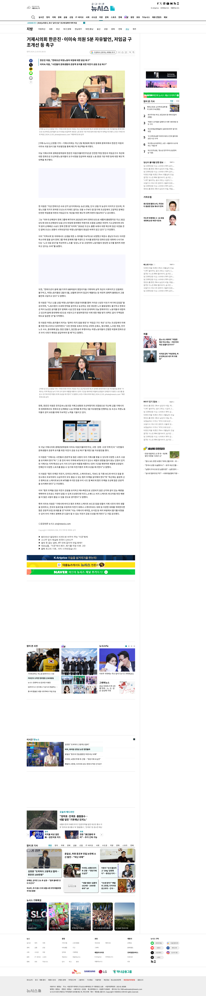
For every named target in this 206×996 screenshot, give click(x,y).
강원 (106, 29)
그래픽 (97, 947)
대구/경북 (67, 29)
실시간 (41, 17)
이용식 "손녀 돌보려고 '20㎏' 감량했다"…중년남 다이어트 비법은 (108, 871)
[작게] (130, 52)
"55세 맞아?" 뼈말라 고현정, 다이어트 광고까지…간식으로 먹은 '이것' (108, 886)
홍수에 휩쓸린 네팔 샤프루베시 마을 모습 (42, 691)
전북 (120, 29)
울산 (98, 29)
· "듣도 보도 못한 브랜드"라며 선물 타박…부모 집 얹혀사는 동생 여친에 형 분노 (161, 461)
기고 (74, 947)
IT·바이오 (79, 17)
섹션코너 (64, 957)
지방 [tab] (171, 101)
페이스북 (174, 948)
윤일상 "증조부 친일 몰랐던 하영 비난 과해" (81, 754)
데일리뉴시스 (76, 957)
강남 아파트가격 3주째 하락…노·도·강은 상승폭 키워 (107, 688)
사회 (87, 17)
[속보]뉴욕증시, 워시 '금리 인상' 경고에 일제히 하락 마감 (52, 23)
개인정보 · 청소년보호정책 (112, 980)
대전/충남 (89, 29)
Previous (28, 834)
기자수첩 (148, 197)
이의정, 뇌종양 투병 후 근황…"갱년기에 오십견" (83, 759)
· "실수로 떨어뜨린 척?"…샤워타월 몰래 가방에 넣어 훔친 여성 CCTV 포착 (161, 473)
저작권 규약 (72, 980)
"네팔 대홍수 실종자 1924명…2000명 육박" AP (89, 886)
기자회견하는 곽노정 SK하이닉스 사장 (41, 674)
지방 (101, 17)
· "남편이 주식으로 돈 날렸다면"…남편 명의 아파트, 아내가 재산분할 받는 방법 (161, 469)
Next (101, 834)
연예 (120, 17)
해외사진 (108, 943)
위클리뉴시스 (175, 8)
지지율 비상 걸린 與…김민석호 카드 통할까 (53, 837)
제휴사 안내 (52, 980)
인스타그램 (174, 952)
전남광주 (78, 29)
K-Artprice (155, 8)
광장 (132, 17)
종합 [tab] (177, 101)
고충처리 (81, 980)
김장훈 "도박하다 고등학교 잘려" (77, 744)
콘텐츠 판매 (62, 980)
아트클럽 (64, 947)
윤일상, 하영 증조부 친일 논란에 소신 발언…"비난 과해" (80, 855)
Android (130, 957)
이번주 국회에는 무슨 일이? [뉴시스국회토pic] (116, 674)
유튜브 (158, 948)
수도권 (94, 17)
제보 (165, 17)
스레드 (158, 957)
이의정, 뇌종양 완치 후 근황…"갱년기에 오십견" (89, 871)
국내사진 (97, 943)
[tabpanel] (117, 663)
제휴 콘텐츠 (157, 17)
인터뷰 (64, 952)
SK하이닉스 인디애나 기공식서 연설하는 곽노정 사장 (43, 687)
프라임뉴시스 (164, 8)
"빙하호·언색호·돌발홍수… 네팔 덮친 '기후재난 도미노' (74, 817)
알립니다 (140, 980)
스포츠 (113, 17)
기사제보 (90, 980)
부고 (70, 962)
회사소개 (29, 980)
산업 (71, 17)
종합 (50, 845)
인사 (63, 962)
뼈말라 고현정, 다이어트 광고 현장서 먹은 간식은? (83, 764)
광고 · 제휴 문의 (40, 980)
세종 (51, 29)
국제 (54, 17)
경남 (127, 29)
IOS (128, 961)
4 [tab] (134, 646)
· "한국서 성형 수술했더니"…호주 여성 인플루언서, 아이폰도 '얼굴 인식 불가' (161, 465)
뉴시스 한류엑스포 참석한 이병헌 (39, 682)
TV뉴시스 (146, 17)
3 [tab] (131, 646)
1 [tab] (126, 646)
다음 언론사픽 (174, 943)
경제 (59, 17)
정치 (48, 17)
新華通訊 (130, 947)
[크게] (133, 52)
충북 (113, 29)
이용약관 (98, 980)
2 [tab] (129, 646)
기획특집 (75, 952)
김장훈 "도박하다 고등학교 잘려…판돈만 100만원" (43, 873)
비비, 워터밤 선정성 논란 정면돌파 (77, 749)
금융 (65, 17)
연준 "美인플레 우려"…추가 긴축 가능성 (88, 837)
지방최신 (41, 29)
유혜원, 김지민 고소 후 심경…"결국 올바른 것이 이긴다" (44, 881)
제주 (134, 29)
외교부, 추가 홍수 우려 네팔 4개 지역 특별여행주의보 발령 (44, 889)
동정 (77, 962)
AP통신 (129, 943)
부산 (58, 29)
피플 (146, 333)
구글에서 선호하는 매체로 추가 (104, 52)
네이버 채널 (158, 943)
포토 (138, 17)
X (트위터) (158, 952)
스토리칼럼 (76, 943)
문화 (107, 17)
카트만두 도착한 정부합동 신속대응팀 (41, 678)
